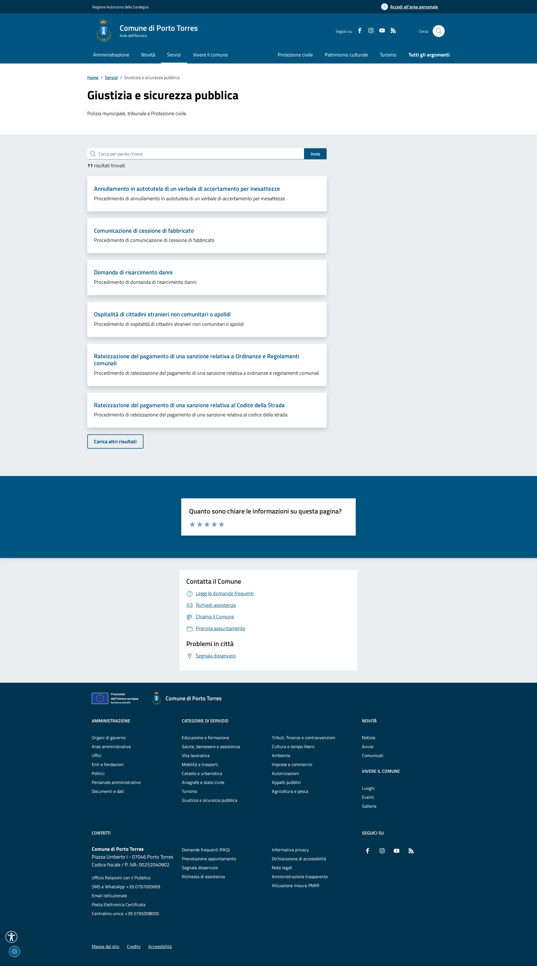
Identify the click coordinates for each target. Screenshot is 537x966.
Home (92, 77)
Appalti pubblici (286, 782)
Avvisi (367, 746)
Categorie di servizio (205, 720)
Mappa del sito (105, 946)
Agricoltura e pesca (290, 791)
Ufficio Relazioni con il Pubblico (121, 877)
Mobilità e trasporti (200, 764)
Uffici (97, 755)
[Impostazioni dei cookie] (14, 951)
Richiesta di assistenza (203, 876)
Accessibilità (160, 946)
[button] (11, 937)
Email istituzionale (109, 895)
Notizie (368, 737)
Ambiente (281, 755)
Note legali (282, 867)
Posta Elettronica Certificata (118, 904)
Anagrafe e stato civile (203, 782)
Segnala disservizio (200, 867)
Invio (315, 153)
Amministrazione (111, 720)
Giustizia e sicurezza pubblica (209, 800)
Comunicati (372, 755)
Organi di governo (109, 737)
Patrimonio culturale (346, 54)
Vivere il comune (381, 771)
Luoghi (368, 788)
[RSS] (391, 31)
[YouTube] (379, 31)
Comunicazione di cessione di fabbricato (144, 230)
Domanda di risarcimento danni (133, 272)
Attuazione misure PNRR (295, 885)
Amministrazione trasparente (300, 876)
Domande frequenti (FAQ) (206, 849)
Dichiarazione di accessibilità (299, 858)
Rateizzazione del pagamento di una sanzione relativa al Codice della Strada (189, 405)
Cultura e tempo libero (293, 746)
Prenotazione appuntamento (209, 858)
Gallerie (369, 806)
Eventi (368, 797)
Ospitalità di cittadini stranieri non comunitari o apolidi (162, 314)
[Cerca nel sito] (439, 31)
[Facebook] (357, 31)
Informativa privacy (290, 849)
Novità (369, 720)
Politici (98, 773)
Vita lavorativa (195, 755)
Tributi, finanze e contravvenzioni (303, 737)
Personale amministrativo (116, 782)
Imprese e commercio (292, 764)
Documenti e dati (108, 791)
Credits (133, 946)
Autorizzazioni (285, 773)
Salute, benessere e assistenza (211, 746)
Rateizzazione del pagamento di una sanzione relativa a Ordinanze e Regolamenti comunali (196, 360)
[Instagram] (368, 31)
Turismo (388, 54)
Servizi (111, 77)
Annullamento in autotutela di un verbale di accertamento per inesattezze (187, 188)
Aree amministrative (111, 746)
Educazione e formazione (205, 737)
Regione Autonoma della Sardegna (120, 7)
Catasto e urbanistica (202, 773)
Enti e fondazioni (108, 764)
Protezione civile (295, 54)
